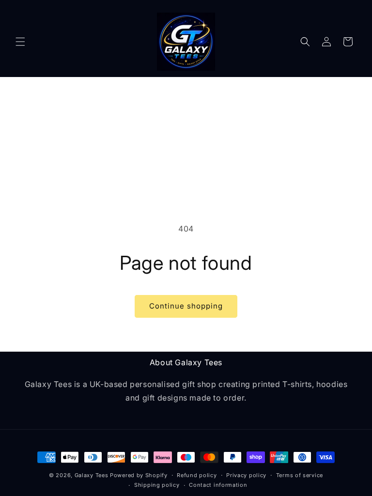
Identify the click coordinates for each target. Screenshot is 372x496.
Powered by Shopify (139, 475)
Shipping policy (157, 484)
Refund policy (197, 475)
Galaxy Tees (91, 475)
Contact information (218, 484)
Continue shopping (186, 305)
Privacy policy (246, 475)
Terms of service (299, 475)
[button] (20, 41)
